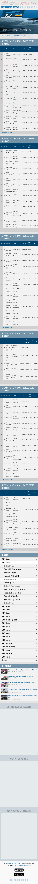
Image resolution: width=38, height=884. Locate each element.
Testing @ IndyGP (9, 603)
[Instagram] (32, 7)
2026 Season (6, 559)
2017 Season (6, 633)
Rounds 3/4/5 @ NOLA (11, 572)
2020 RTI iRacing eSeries (10, 620)
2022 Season (6, 613)
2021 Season (6, 616)
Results (9, 35)
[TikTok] (35, 7)
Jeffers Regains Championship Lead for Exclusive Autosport (22, 670)
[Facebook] (21, 7)
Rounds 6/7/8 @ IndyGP (11, 576)
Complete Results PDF (8, 132)
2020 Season (6, 623)
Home (3, 35)
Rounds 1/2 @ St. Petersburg (13, 569)
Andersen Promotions (14, 863)
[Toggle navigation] (33, 14)
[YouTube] (28, 7)
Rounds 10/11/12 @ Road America (14, 589)
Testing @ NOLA (9, 566)
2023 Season (6, 609)
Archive (4, 660)
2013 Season (6, 657)
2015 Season (6, 640)
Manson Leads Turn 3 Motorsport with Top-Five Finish (21, 676)
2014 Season (6, 650)
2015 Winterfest (7, 643)
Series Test (25, 35)
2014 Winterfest (7, 653)
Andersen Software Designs (22, 865)
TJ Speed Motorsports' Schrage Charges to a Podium (21, 682)
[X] (25, 7)
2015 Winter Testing (8, 646)
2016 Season (6, 636)
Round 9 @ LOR (9, 582)
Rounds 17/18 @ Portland (12, 599)
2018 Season (6, 630)
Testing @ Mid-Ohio (10, 579)
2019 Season (6, 626)
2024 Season (6, 606)
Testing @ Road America (12, 586)
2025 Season (16, 35)
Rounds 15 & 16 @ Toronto (12, 596)
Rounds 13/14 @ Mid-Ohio (12, 593)
